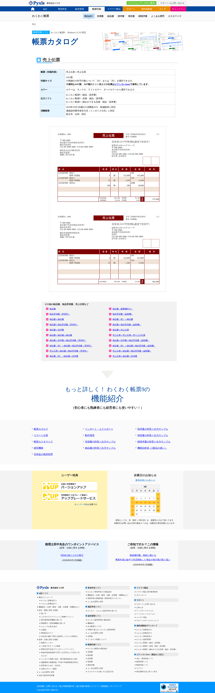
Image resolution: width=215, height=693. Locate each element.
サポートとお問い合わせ (145, 604)
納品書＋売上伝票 (121, 330)
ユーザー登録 (82, 504)
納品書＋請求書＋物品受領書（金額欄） (131, 340)
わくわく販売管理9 (143, 639)
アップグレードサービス (145, 614)
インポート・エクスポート (99, 429)
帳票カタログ (41, 429)
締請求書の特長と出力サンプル (153, 441)
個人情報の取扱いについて (87, 686)
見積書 (100, 16)
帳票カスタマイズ (43, 441)
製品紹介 (88, 16)
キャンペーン (178, 9)
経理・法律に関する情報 (48, 639)
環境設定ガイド (47, 633)
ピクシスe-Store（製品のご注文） (151, 654)
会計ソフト (43, 593)
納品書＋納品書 (57, 319)
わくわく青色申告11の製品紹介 (100, 592)
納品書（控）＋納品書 (123, 319)
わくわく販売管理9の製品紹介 (99, 620)
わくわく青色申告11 (144, 636)
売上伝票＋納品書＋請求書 (125, 356)
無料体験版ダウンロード (147, 626)
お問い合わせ (51, 686)
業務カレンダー (47, 643)
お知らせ (139, 607)
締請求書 (143, 16)
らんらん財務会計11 (49, 604)
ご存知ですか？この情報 (50, 646)
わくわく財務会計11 (49, 600)
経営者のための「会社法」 (51, 665)
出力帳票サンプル (94, 626)
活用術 (43, 630)
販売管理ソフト (94, 616)
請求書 (121, 16)
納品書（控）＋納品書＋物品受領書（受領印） (71, 346)
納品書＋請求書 (57, 330)
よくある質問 (157, 16)
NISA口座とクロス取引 (72, 555)
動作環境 (89, 435)
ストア (162, 9)
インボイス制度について (97, 639)
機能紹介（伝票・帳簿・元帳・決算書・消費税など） (59, 607)
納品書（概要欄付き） (123, 309)
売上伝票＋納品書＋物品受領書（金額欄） (132, 351)
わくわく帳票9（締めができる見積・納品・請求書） (156, 649)
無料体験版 (146, 9)
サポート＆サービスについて (147, 620)
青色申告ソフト (94, 588)
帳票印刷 (96, 9)
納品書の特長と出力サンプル (100, 448)
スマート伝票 (41, 435)
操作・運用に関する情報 (48, 610)
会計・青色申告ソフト (145, 658)
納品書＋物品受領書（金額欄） (127, 324)
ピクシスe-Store (122, 84)
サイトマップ (116, 686)
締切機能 (38, 448)
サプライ (139, 668)
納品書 (110, 16)
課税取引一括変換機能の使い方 (53, 623)
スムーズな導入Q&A (49, 626)
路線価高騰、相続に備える (143, 555)
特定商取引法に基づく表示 (146, 672)
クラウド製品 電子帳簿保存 (147, 592)
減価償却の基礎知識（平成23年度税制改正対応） (60, 662)
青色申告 (62, 9)
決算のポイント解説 (49, 669)
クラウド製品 (114, 9)
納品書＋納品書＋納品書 (61, 335)
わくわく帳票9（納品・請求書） (148, 643)
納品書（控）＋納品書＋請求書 (64, 356)
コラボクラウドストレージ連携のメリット (57, 617)
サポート (130, 9)
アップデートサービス (145, 611)
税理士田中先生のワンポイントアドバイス (57, 649)
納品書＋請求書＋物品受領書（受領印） (68, 340)
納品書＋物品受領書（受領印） (64, 324)
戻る (34, 24)
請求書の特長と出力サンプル (152, 429)
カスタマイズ (174, 16)
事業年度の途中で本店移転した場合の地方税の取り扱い (142, 559)
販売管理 (79, 9)
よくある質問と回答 (46, 672)
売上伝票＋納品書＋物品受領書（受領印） (69, 351)
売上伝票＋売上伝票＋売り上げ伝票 (129, 335)
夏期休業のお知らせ (145, 480)
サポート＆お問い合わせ (172, 3)
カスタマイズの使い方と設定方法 (100, 672)
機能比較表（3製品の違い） (152, 448)
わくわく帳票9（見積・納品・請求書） (151, 646)
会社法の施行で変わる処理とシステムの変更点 (59, 636)
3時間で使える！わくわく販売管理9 (101, 630)
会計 (45, 9)
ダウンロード (141, 595)
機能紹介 (91, 623)
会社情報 (40, 686)
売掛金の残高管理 (43, 454)
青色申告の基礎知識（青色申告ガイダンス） (105, 598)
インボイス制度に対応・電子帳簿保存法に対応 (59, 659)
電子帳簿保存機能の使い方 (51, 620)
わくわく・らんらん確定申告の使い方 (102, 611)
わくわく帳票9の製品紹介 (98, 648)
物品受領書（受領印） (60, 314)
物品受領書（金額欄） (123, 314)
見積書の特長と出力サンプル (100, 441)
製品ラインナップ (46, 597)
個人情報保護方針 (66, 686)
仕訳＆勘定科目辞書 (46, 675)
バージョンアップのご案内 (141, 3)
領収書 (131, 16)
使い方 (43, 613)
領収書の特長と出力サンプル (152, 435)
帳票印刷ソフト (94, 644)
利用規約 (104, 686)
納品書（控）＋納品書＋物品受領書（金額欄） (134, 346)
